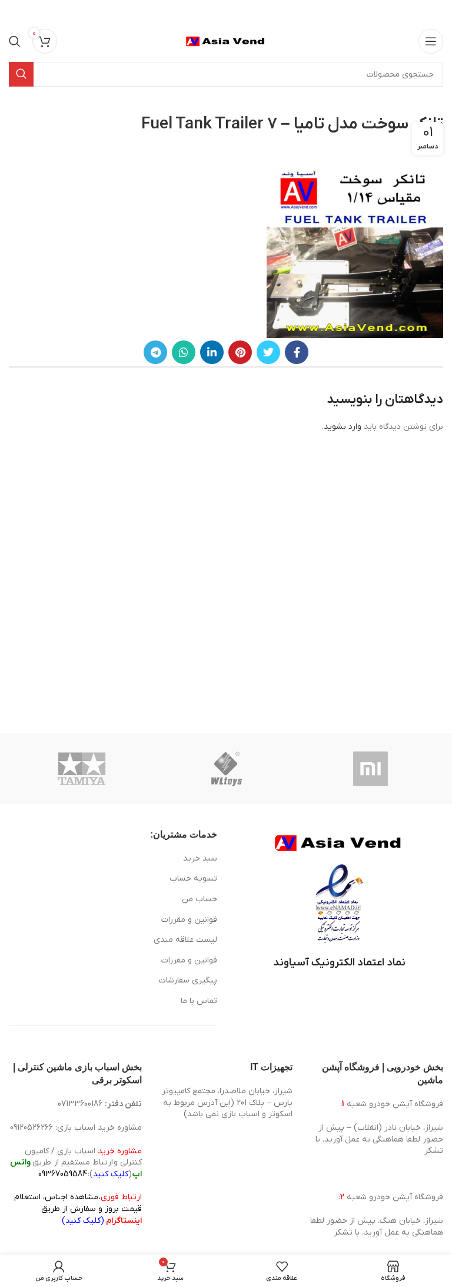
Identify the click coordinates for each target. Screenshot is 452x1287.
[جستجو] (14, 41)
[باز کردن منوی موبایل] (431, 41)
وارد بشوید (342, 426)
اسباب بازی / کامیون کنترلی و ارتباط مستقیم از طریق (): (76, 1163)
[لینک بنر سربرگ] (243, 12)
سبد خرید (200, 858)
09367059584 (62, 1174)
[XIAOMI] (371, 768)
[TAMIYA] (81, 768)
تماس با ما (199, 1001)
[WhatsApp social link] (183, 352)
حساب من (199, 899)
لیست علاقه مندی (185, 939)
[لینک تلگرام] (155, 352)
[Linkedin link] (212, 352)
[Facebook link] (296, 352)
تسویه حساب (193, 878)
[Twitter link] (268, 352)
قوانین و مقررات (189, 919)
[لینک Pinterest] (240, 352)
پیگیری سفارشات (188, 980)
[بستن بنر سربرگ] (14, 12)
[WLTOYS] (226, 768)
